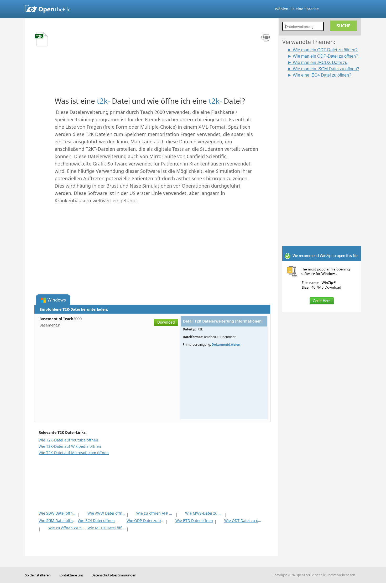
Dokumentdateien (226, 344)
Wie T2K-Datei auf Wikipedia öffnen (70, 446)
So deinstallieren (38, 575)
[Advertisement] (324, 157)
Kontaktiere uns (71, 575)
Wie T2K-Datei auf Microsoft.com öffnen (74, 452)
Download (166, 322)
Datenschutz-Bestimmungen (113, 575)
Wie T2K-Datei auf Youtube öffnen (68, 440)
